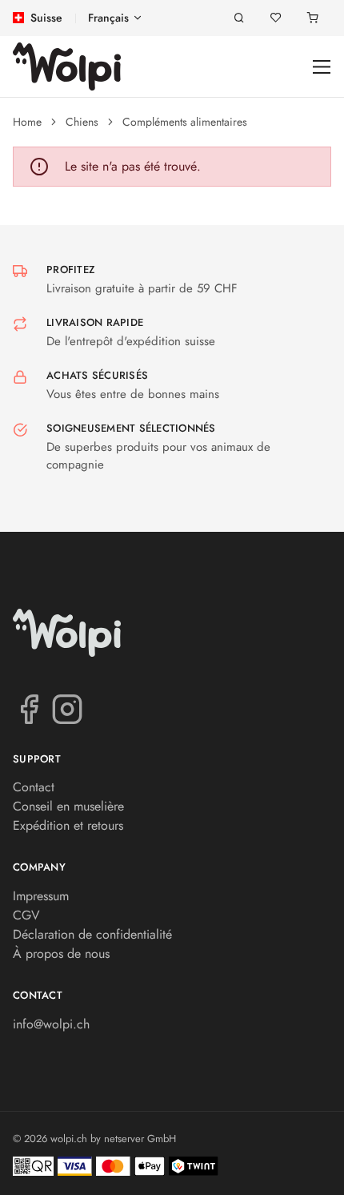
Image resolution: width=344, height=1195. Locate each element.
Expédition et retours (68, 825)
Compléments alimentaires (184, 122)
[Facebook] (29, 708)
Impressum (41, 896)
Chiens (82, 122)
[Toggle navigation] (322, 67)
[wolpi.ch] (67, 66)
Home (27, 122)
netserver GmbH (140, 1138)
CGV (26, 915)
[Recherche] (239, 18)
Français (108, 18)
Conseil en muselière (68, 806)
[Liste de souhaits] (276, 18)
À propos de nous (61, 953)
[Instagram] (67, 708)
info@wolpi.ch (51, 1024)
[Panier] (312, 18)
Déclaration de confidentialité (92, 934)
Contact (33, 787)
